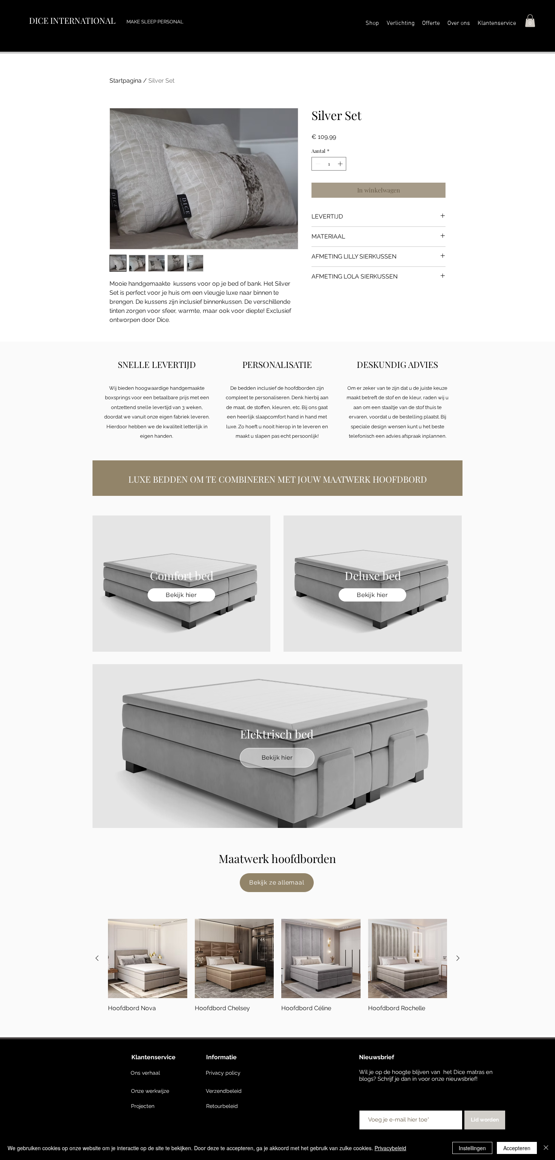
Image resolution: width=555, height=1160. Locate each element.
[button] (459, 23)
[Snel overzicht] (147, 958)
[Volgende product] (457, 958)
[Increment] (340, 163)
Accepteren (516, 1148)
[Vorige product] (97, 958)
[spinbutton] (329, 163)
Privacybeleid (390, 1148)
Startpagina (125, 80)
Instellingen (472, 1148)
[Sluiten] (545, 1148)
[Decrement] (317, 163)
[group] (277, 965)
